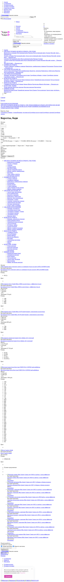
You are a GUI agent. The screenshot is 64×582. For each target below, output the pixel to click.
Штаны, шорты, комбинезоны (15, 171)
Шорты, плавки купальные (15, 228)
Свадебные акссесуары (23, 75)
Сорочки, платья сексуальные (15, 201)
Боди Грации (33, 90)
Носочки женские (29, 87)
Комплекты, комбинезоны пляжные (36, 66)
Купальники (50, 66)
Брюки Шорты (28, 84)
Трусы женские (41, 90)
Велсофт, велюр (50, 60)
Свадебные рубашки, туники (38, 75)
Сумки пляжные (12, 186)
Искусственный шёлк (39, 53)
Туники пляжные (9, 66)
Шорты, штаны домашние (14, 229)
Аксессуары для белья (52, 90)
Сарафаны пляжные (20, 66)
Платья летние (58, 66)
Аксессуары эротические (11, 71)
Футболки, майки (9, 81)
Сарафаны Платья (9, 84)
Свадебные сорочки (52, 75)
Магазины (7, 561)
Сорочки (6, 59)
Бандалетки (37, 87)
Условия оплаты (8, 564)
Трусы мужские (54, 79)
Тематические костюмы (14, 202)
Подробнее (10, 480)
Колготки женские (18, 87)
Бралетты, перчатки (35, 71)
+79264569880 (5, 15)
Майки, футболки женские (15, 262)
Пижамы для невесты (10, 75)
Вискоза (30, 53)
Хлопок (48, 53)
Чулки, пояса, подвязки (14, 205)
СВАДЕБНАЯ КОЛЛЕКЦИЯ (11, 106)
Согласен (8, 576)
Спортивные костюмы (13, 240)
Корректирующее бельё (10, 90)
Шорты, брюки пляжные (14, 189)
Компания (3, 553)
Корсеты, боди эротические (15, 198)
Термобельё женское (23, 90)
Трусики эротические (13, 204)
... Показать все (11, 57)
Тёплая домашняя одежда (14, 169)
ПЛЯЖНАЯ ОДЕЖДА (39, 105)
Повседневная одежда (28, 79)
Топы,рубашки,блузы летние (15, 187)
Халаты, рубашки (9, 56)
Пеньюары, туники (12, 199)
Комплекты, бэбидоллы (48, 71)
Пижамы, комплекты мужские (12, 79)
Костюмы (46, 84)
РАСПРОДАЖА (8, 63)
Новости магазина (19, 546)
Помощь (3, 556)
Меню (18, 21)
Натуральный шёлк (22, 53)
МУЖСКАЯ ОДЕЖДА (26, 106)
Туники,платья (8, 60)
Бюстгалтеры (11, 261)
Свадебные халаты (9, 76)
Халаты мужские (12, 226)
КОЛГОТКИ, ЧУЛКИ (12, 108)
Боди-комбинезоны (24, 71)
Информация (4, 554)
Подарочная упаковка (13, 175)
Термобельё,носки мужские (42, 79)
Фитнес (9, 241)
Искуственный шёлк (30, 60)
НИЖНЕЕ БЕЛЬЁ (38, 106)
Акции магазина (7, 546)
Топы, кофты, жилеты (13, 174)
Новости (25, 32)
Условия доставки (9, 566)
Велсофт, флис (55, 53)
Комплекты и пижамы (10, 53)
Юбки (9, 243)
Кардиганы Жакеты (38, 84)
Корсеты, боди (11, 216)
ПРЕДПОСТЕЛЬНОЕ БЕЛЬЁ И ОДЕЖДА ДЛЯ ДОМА (17, 105)
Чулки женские (8, 87)
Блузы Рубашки (18, 84)
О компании (19, 32)
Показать (3, 156)
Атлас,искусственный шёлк (33, 56)
